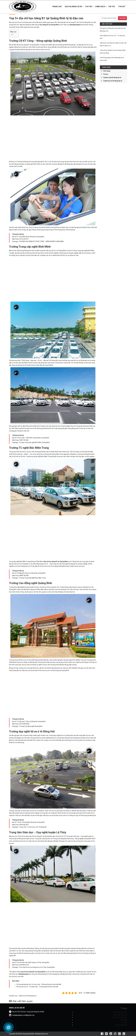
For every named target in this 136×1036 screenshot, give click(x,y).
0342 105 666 (23, 440)
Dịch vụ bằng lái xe (73, 7)
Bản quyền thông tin (120, 1012)
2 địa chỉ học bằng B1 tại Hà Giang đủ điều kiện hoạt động (113, 51)
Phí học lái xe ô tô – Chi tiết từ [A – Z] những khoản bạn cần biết (37, 987)
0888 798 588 (23, 575)
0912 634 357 (23, 239)
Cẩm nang (106, 71)
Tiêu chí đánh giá (121, 1025)
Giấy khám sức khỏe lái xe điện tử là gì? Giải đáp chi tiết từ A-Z (113, 44)
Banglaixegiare (75, 25)
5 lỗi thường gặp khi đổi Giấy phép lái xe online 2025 (112, 59)
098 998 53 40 (24, 965)
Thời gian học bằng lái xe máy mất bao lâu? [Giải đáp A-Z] (113, 29)
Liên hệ (124, 1022)
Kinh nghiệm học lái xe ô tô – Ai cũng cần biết (112, 37)
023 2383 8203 (24, 724)
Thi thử (88, 7)
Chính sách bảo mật (120, 1015)
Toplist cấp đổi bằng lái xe (112, 77)
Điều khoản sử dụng (120, 1017)
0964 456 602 (23, 825)
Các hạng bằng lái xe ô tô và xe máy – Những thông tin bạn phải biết (38, 984)
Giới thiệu (123, 1020)
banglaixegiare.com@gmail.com (23, 1015)
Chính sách (100, 7)
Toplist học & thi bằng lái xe (27, 996)
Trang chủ (57, 7)
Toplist (121, 7)
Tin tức (111, 7)
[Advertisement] (53, 137)
